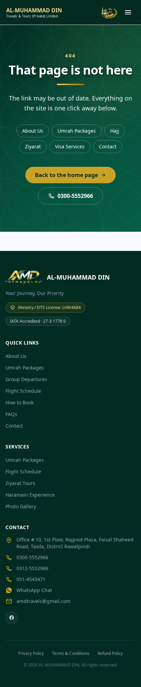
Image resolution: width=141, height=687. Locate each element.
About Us (32, 130)
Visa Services (70, 146)
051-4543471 (31, 579)
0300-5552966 (75, 196)
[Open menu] (128, 12)
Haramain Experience (30, 494)
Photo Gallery (20, 506)
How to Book (19, 402)
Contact (107, 146)
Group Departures (26, 379)
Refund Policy (110, 653)
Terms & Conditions (70, 653)
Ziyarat (33, 146)
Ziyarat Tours (20, 483)
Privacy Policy (31, 653)
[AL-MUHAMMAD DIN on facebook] (11, 617)
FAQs (11, 414)
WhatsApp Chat (34, 590)
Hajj (114, 130)
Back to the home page (66, 175)
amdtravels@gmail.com (43, 601)
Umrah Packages (76, 130)
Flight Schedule (23, 391)
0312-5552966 (32, 568)
